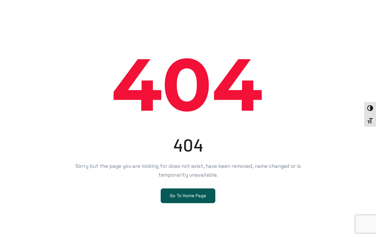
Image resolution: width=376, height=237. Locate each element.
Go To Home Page (188, 195)
